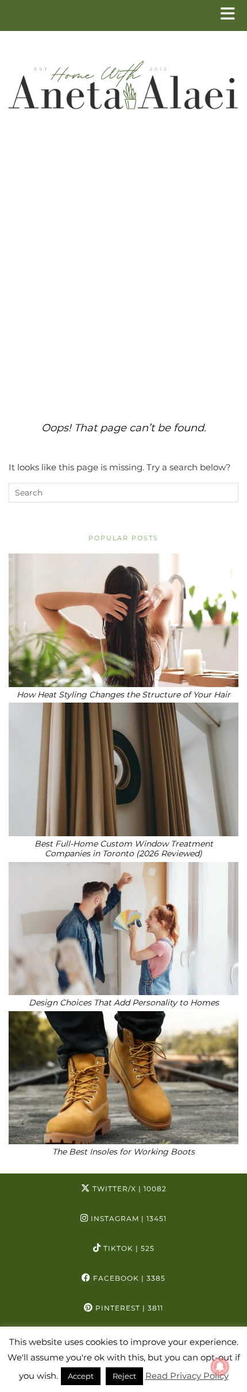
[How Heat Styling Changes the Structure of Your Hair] (123, 620)
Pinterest (128, 1308)
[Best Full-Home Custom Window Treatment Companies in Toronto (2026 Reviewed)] (123, 769)
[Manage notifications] (220, 1367)
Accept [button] (81, 1376)
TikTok (128, 1248)
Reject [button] (124, 1376)
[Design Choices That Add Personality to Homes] (123, 929)
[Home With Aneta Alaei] (123, 80)
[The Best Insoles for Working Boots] (123, 1078)
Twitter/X (128, 1188)
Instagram (127, 1218)
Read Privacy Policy (187, 1375)
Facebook (128, 1278)
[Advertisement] (123, 269)
